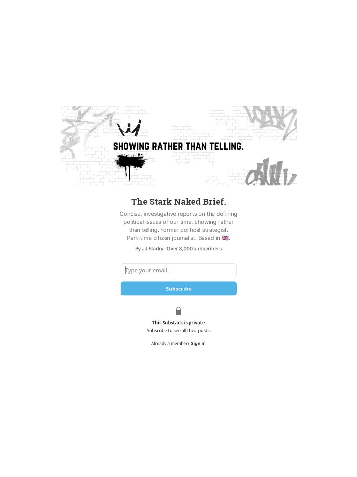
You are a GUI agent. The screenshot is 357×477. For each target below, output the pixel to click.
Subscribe (178, 288)
